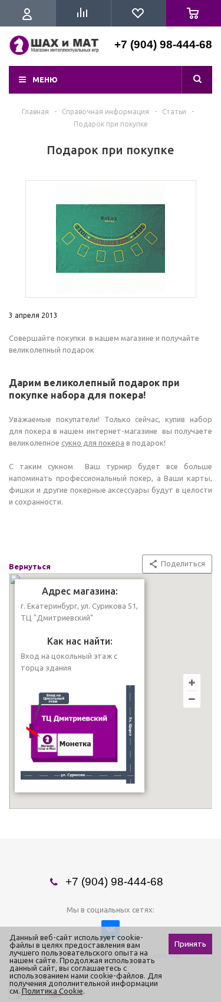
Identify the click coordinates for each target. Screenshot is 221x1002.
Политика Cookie (52, 991)
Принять (190, 944)
